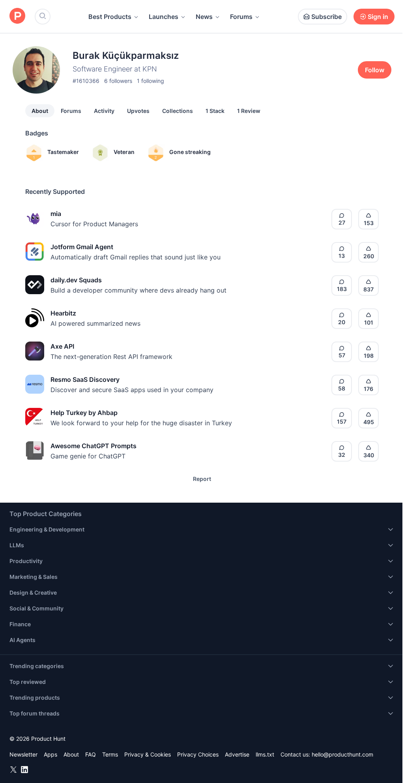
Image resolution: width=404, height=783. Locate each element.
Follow (374, 70)
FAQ (90, 754)
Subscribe (326, 17)
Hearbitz (63, 313)
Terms (110, 754)
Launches (163, 17)
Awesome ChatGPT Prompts (93, 446)
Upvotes (138, 110)
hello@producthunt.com (342, 754)
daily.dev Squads (76, 280)
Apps (50, 754)
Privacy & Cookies (147, 754)
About (40, 110)
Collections (177, 110)
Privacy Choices (198, 754)
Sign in (378, 17)
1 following (150, 80)
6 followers (118, 80)
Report (202, 478)
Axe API (62, 346)
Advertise (237, 754)
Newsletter (23, 754)
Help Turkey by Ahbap (84, 413)
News (204, 17)
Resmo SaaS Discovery (85, 379)
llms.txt (265, 754)
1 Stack (215, 110)
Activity (104, 110)
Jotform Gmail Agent (81, 247)
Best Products (109, 17)
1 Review (248, 110)
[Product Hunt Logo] (17, 16)
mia (55, 214)
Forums (241, 17)
